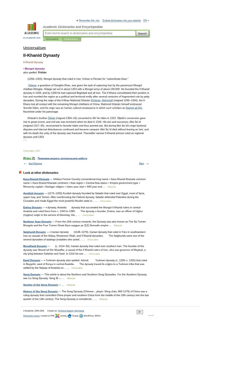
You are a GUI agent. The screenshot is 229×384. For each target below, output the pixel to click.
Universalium (52, 39)
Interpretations (71, 39)
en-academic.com (31, 38)
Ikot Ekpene (35, 163)
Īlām (141, 163)
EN (145, 20)
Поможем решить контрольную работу (62, 158)
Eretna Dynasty (32, 207)
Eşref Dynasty (31, 260)
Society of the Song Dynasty (40, 284)
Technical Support (65, 311)
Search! (142, 33)
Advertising (79, 311)
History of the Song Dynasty (40, 291)
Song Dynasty (31, 274)
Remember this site (89, 20)
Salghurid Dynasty (34, 232)
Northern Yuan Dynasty (37, 221)
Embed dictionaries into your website (122, 20)
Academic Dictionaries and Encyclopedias (73, 27)
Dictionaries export (31, 316)
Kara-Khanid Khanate (36, 179)
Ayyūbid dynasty (33, 193)
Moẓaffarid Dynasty (35, 246)
